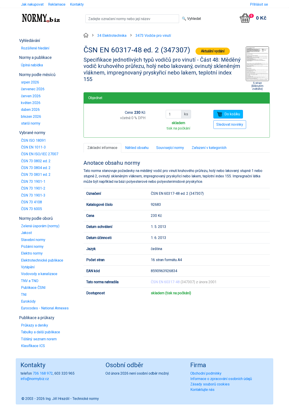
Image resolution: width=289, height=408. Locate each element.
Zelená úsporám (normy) (40, 226)
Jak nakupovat (32, 4)
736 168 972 (43, 373)
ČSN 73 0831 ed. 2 (36, 174)
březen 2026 (31, 116)
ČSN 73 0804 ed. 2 (36, 168)
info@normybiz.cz (35, 379)
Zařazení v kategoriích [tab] (209, 148)
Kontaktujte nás (202, 389)
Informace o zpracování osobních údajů (221, 379)
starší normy (30, 123)
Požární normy (32, 246)
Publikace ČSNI (33, 287)
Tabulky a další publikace (40, 332)
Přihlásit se (259, 4)
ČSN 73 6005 (31, 209)
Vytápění (28, 267)
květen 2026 (30, 103)
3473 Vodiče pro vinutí (153, 35)
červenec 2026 (32, 89)
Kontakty (77, 4)
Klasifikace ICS (33, 346)
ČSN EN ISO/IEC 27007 (39, 154)
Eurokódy (28, 301)
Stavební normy (33, 240)
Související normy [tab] (170, 148)
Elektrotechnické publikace (42, 260)
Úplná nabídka (32, 65)
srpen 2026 (30, 82)
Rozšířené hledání (35, 48)
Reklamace (56, 4)
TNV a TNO (29, 281)
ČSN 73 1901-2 (33, 188)
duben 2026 (30, 109)
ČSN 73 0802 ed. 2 (36, 161)
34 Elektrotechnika (111, 35)
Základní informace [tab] (102, 148)
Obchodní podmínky (205, 373)
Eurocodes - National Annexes (45, 308)
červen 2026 (31, 96)
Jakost (26, 233)
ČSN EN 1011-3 (33, 147)
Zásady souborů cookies (210, 384)
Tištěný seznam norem (39, 339)
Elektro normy (32, 253)
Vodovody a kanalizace (39, 274)
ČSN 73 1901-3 (33, 195)
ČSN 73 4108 (31, 202)
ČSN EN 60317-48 (165, 282)
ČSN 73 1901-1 (33, 181)
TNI (24, 294)
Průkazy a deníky (34, 325)
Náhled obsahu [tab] (137, 148)
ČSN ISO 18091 (33, 140)
